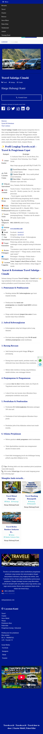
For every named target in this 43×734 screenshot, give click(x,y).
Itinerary (4, 121)
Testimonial (5, 28)
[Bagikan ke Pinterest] (28, 109)
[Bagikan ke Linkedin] (23, 109)
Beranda (4, 5)
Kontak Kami (22, 97)
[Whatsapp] (40, 360)
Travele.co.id (7, 572)
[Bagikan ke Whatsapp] (8, 109)
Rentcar (4, 16)
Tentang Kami (6, 35)
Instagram (5, 651)
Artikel (4, 31)
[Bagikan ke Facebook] (4, 109)
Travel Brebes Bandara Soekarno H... (11, 529)
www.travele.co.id (16, 229)
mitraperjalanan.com (8, 600)
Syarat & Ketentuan (8, 123)
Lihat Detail (13, 487)
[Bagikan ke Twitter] (13, 109)
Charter (4, 13)
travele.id (21, 232)
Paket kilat (5, 625)
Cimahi (20, 82)
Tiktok (4, 654)
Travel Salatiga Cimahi (15, 77)
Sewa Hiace (5, 20)
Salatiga (12, 82)
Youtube (4, 658)
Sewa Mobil (5, 618)
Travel (3, 9)
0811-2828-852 (9, 591)
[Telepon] (40, 364)
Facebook (5, 648)
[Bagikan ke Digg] (18, 109)
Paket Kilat (5, 24)
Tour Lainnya (6, 126)
